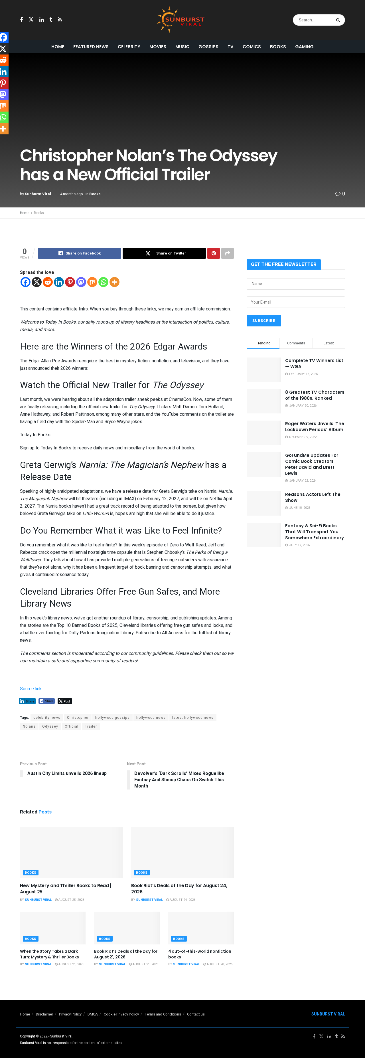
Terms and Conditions (163, 1014)
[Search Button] (339, 20)
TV (231, 47)
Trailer (91, 726)
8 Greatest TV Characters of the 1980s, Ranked (314, 395)
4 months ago (71, 194)
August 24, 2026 (182, 899)
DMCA (93, 1014)
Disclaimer (44, 1014)
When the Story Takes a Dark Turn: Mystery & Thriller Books (49, 954)
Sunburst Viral (38, 194)
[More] (114, 282)
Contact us (196, 1014)
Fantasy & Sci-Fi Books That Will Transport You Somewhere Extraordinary (314, 532)
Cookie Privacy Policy (121, 1014)
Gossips (208, 47)
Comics (252, 47)
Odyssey (50, 726)
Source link (31, 688)
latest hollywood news (193, 717)
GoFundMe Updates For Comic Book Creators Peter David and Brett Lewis (311, 464)
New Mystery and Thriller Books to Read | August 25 (65, 888)
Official (71, 726)
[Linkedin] (59, 282)
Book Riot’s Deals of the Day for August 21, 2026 (125, 954)
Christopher (78, 717)
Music (182, 47)
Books (278, 47)
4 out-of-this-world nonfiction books (199, 954)
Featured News (91, 47)
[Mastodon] (81, 282)
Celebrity (129, 47)
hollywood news (151, 717)
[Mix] (92, 282)
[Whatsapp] (103, 282)
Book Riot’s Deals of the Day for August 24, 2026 (179, 888)
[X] (37, 282)
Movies (157, 47)
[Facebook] (26, 282)
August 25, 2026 (71, 899)
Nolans (29, 726)
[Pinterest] (70, 282)
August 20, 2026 (219, 964)
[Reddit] (48, 282)
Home (57, 47)
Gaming (304, 47)
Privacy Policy (70, 1014)
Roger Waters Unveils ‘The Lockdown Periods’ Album (314, 427)
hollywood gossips (112, 717)
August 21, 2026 (71, 964)
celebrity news (46, 717)
